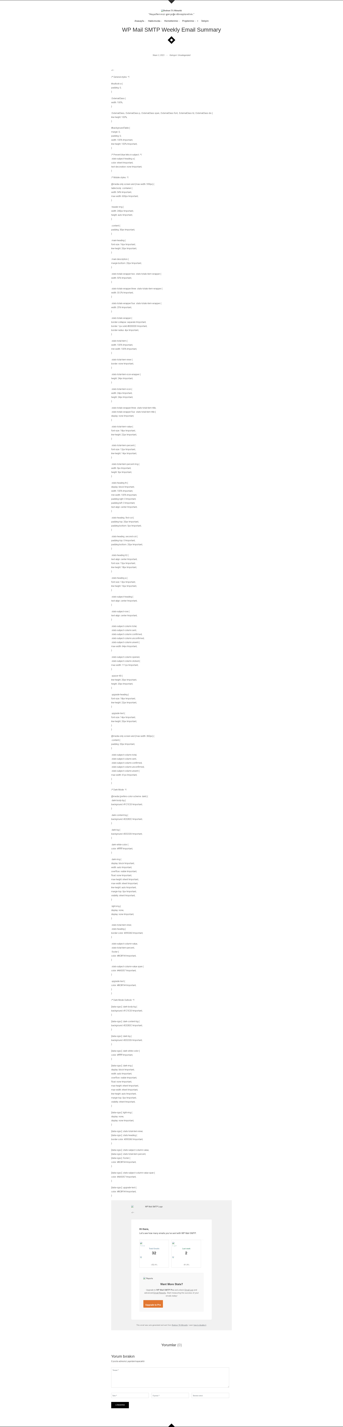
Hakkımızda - (155, 21)
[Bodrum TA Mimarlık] (171, 11)
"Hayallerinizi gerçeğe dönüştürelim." (172, 14)
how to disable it (200, 1325)
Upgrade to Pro (153, 1305)
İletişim (205, 21)
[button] (197, 21)
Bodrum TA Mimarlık (180, 1325)
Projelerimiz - (189, 21)
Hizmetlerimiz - (172, 21)
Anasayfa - (140, 21)
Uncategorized (184, 55)
